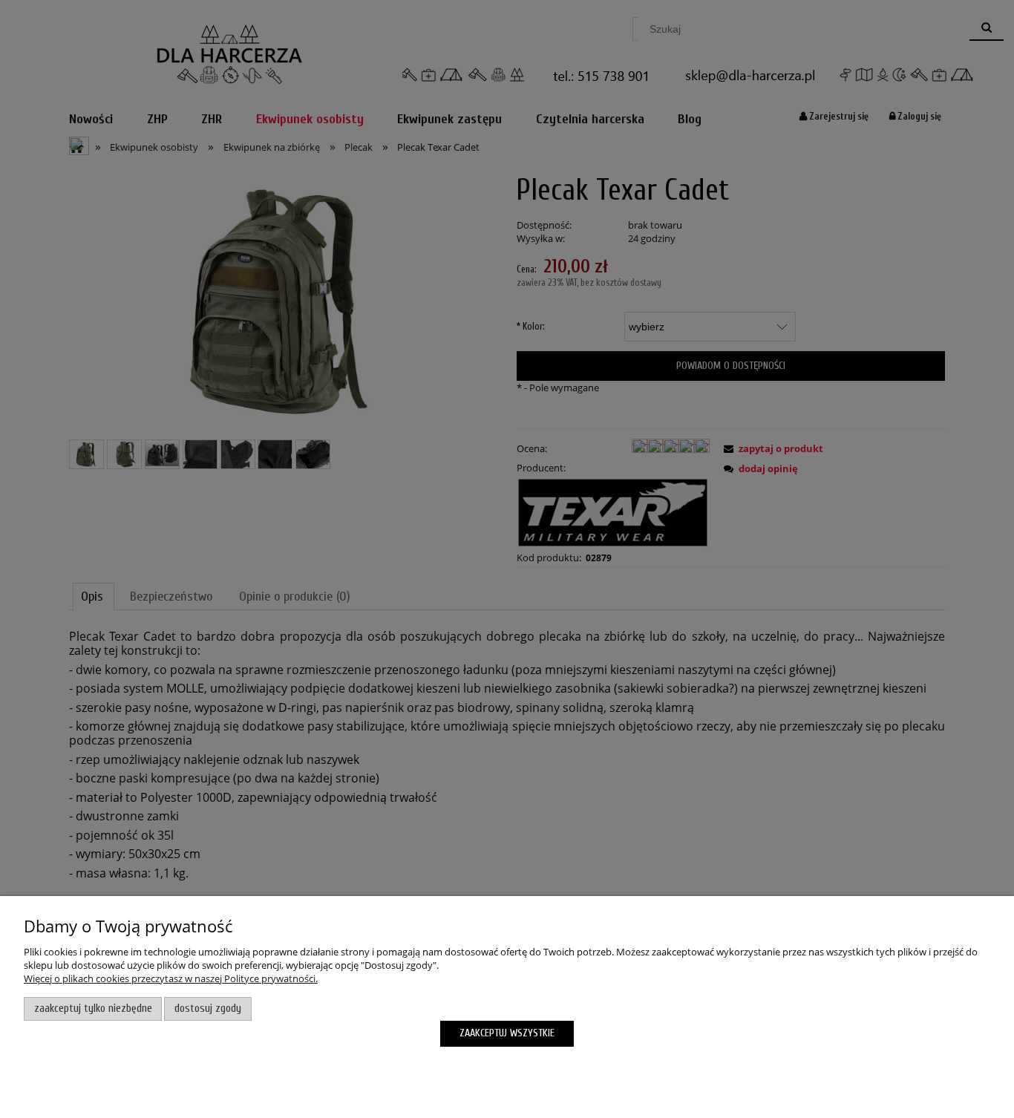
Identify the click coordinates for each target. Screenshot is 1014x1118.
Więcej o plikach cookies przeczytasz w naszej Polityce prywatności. (171, 978)
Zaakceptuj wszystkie (507, 1033)
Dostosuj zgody (207, 1008)
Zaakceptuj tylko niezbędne (93, 1008)
